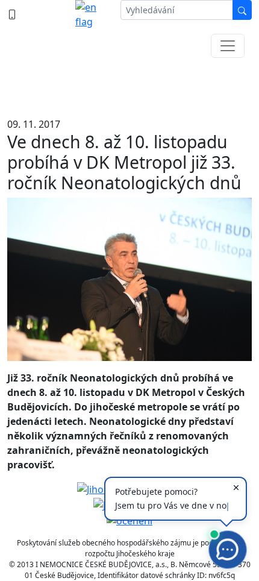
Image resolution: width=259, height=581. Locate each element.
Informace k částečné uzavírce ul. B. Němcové (130, 84)
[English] (93, 14)
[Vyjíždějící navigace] (228, 46)
